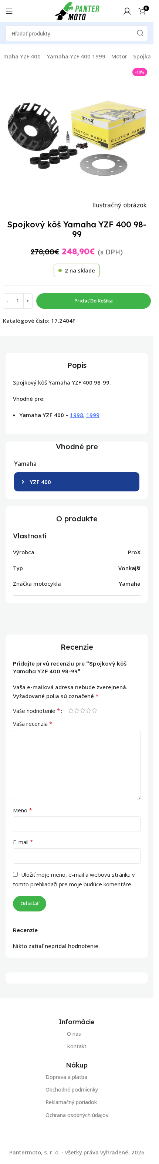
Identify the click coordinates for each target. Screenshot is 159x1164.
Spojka (142, 56)
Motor (119, 56)
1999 (92, 415)
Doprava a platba (66, 1076)
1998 (76, 415)
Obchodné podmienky (71, 1089)
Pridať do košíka (93, 300)
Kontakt (77, 1046)
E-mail (23, 842)
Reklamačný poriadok (71, 1102)
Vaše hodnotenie (36, 711)
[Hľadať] (140, 33)
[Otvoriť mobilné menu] (9, 11)
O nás (74, 1033)
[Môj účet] (127, 11)
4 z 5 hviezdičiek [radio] (88, 710)
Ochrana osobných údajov (76, 1114)
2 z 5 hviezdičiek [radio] (77, 710)
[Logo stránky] (77, 10)
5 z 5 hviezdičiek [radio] (94, 710)
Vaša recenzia (33, 724)
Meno (22, 810)
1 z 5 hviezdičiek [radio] (71, 710)
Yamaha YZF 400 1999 (76, 56)
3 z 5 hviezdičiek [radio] (82, 710)
